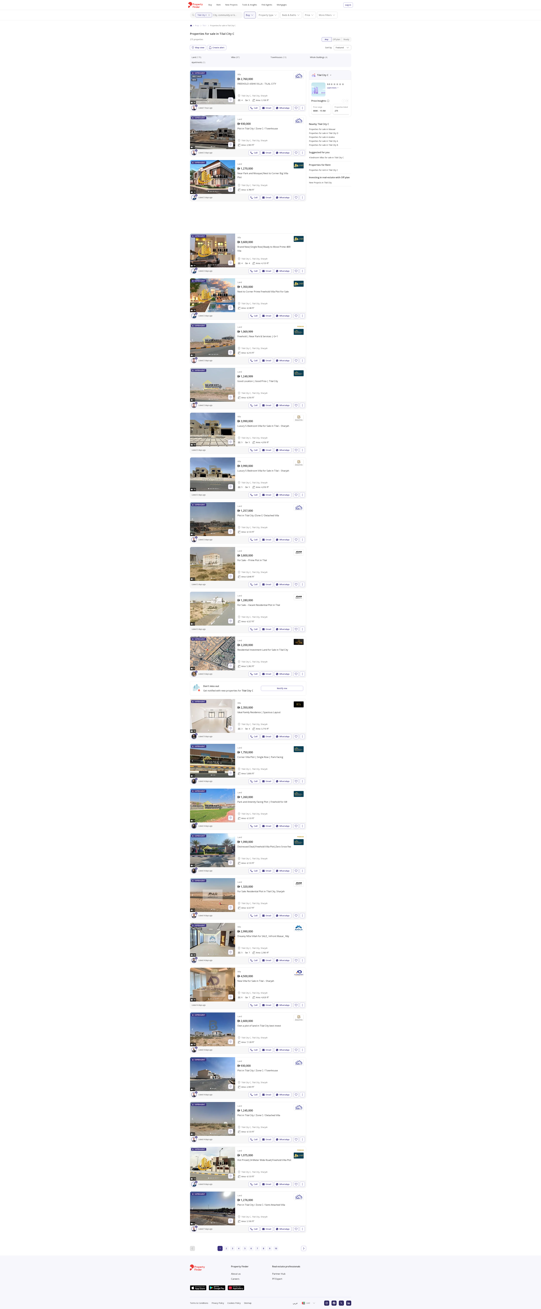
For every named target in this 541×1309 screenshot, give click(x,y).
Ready (346, 39)
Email (268, 108)
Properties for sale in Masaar (322, 129)
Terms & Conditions (199, 1303)
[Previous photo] (192, 87)
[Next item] (347, 101)
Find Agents (266, 4)
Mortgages (282, 4)
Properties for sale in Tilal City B (323, 145)
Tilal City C (202, 15)
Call (256, 108)
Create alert (218, 47)
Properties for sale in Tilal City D (323, 133)
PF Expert (277, 1278)
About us (236, 1273)
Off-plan (336, 39)
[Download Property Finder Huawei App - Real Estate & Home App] (236, 1287)
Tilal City (206, 25)
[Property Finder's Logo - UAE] (195, 5)
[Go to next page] (303, 1248)
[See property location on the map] (230, 99)
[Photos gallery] (212, 87)
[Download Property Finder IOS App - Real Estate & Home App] (198, 1287)
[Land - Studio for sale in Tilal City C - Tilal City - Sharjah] (248, 136)
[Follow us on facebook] (334, 1303)
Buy (210, 4)
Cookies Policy (234, 1303)
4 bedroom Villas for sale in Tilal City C (326, 157)
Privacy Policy (218, 1303)
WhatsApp (284, 108)
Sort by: (328, 47)
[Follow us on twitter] (341, 1303)
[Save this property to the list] (296, 108)
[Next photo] (232, 87)
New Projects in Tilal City (320, 182)
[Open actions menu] (302, 108)
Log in (348, 5)
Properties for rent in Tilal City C (323, 170)
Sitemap (247, 1303)
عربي (295, 1303)
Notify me (282, 688)
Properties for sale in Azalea (322, 137)
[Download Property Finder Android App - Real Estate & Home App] (217, 1287)
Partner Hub (278, 1273)
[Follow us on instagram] (326, 1303)
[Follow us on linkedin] (348, 1303)
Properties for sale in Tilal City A (323, 141)
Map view (199, 47)
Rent (218, 4)
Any (326, 39)
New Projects (231, 4)
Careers (235, 1278)
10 (276, 1248)
